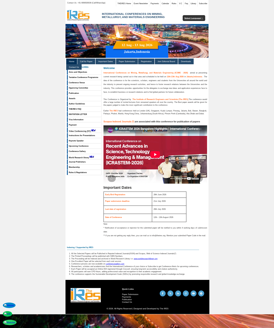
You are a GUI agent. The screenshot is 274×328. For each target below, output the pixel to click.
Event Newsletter (141, 3)
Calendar (165, 3)
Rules (174, 3)
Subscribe (203, 3)
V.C (180, 3)
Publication (127, 299)
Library (193, 3)
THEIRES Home (124, 3)
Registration (146, 61)
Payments (155, 3)
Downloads (186, 61)
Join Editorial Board (166, 61)
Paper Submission (127, 61)
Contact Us (74, 67)
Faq (186, 3)
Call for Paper (86, 61)
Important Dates (105, 61)
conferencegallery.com (115, 264)
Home (71, 61)
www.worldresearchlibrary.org (145, 259)
